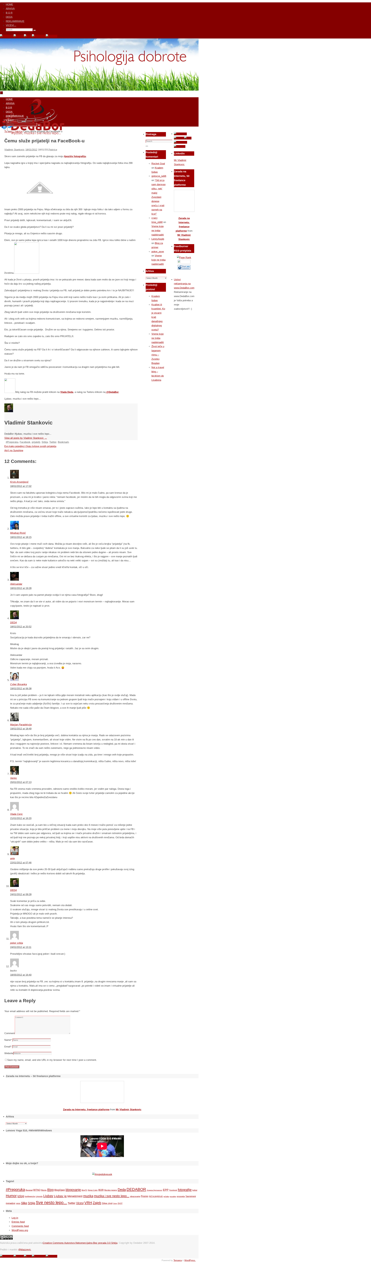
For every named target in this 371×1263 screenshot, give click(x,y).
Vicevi (80, 1203)
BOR (101, 1189)
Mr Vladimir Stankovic (128, 1109)
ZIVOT (120, 1203)
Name (8, 1040)
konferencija (30, 1196)
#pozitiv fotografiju (75, 156)
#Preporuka (12, 442)
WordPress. (190, 1260)
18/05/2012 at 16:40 (20, 974)
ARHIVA (10, 8)
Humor (11, 1196)
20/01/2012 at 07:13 (20, 782)
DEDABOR (136, 1189)
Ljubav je (60, 1196)
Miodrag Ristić (18, 533)
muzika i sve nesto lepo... (111, 1196)
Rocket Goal (158, 163)
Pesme (144, 1196)
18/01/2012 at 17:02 (20, 486)
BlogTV (84, 1190)
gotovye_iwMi (158, 176)
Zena (115, 1203)
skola (18, 1203)
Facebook (25, 442)
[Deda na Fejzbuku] (7, 36)
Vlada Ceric (16, 814)
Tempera (177, 1260)
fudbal (194, 1190)
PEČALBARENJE (156, 1196)
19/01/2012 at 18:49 (20, 728)
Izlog (20, 1196)
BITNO (36, 1190)
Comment (9, 1033)
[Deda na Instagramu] (39, 36)
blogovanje (73, 1190)
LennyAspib (157, 239)
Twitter (52, 442)
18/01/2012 (31, 149)
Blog (50, 1190)
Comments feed (20, 1226)
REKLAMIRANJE (15, 21)
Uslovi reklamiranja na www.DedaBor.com (184, 283)
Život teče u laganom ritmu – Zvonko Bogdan (157, 355)
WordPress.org (20, 1230)
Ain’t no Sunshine (13, 450)
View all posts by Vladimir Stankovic (25, 438)
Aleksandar (16, 584)
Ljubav (48, 1196)
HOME (9, 4)
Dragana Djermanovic (154, 1190)
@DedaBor (112, 392)
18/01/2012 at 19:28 (20, 588)
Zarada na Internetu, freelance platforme (86, 1109)
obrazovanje (135, 1196)
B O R (9, 12)
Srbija (45, 442)
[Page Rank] (184, 257)
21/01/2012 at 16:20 (20, 818)
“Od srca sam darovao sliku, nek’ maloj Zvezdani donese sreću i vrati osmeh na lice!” (158, 197)
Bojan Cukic (93, 1190)
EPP (166, 1189)
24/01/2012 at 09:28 (20, 894)
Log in (15, 1217)
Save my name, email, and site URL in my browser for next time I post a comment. (52, 1060)
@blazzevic (24, 1249)
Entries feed (18, 1222)
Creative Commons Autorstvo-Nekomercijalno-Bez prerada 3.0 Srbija (80, 1243)
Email (7, 1046)
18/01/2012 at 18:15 (20, 537)
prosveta (181, 1196)
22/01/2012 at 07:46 (20, 862)
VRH (88, 1203)
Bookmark (63, 442)
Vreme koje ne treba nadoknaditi (157, 230)
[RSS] (28, 36)
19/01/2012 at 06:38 (20, 688)
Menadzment (74, 1196)
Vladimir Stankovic (14, 149)
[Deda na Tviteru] (19, 36)
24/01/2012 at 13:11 (20, 947)
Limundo (39, 1196)
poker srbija (16, 943)
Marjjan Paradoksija (21, 724)
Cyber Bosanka (18, 684)
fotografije (185, 1190)
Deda (122, 1190)
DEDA (9, 17)
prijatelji (36, 442)
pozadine (173, 1196)
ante (12, 858)
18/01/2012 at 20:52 (20, 626)
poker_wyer (157, 251)
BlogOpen (59, 1190)
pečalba (166, 1196)
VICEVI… (11, 25)
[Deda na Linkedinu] (51, 36)
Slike (24, 1203)
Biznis (44, 1190)
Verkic (13, 778)
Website (8, 1053)
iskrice (53, 149)
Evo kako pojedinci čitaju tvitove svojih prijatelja (30, 446)
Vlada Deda (66, 392)
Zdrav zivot (107, 1203)
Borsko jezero (110, 1190)
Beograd (29, 1190)
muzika (88, 1196)
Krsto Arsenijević (19, 482)
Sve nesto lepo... (51, 1202)
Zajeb (97, 1203)
